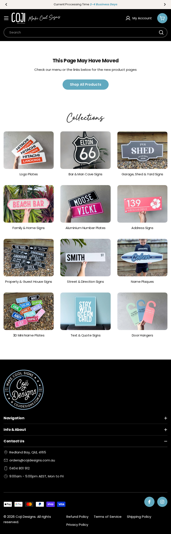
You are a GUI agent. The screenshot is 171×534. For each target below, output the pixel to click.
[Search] (161, 32)
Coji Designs (26, 516)
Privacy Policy (77, 524)
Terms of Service (108, 516)
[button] (6, 4)
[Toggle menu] (6, 18)
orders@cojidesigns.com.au (32, 460)
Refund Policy (77, 516)
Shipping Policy (139, 516)
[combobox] (85, 32)
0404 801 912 (19, 468)
